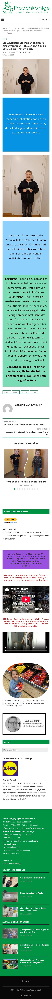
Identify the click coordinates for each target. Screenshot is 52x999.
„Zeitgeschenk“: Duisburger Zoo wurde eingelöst (34, 930)
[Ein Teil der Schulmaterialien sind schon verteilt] (10, 912)
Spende (34, 392)
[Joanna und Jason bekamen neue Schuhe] (26, 463)
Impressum (7, 860)
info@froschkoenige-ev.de (13, 828)
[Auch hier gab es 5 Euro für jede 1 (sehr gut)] (10, 949)
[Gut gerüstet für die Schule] (10, 882)
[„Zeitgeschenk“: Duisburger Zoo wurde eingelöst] (10, 933)
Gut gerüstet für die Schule (32, 878)
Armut (6, 392)
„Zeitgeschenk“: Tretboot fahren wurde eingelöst (32, 961)
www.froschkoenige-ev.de (36, 828)
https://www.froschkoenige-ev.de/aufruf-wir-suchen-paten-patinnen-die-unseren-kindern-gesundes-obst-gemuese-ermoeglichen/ (24, 702)
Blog (14, 28)
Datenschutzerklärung (11, 863)
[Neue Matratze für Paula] (10, 897)
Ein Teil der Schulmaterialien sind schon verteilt (33, 909)
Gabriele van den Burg (23, 52)
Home (5, 28)
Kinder (24, 392)
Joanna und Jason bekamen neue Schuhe (26, 481)
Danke (15, 392)
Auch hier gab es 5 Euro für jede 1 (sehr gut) (34, 946)
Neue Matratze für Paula (31, 893)
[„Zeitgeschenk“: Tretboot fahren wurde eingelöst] (10, 964)
